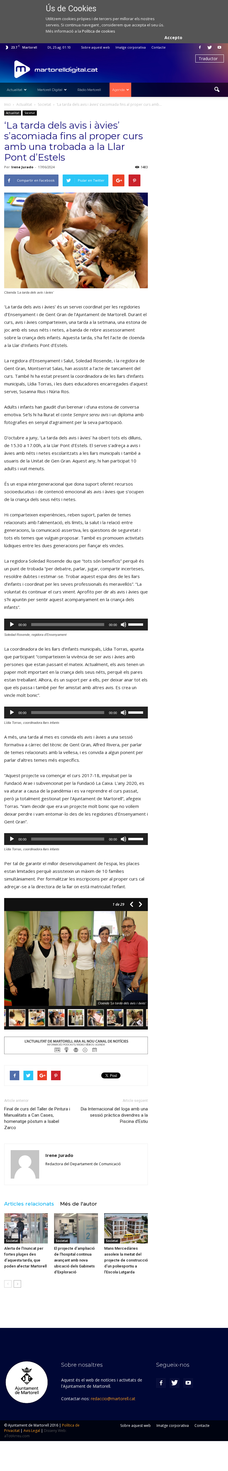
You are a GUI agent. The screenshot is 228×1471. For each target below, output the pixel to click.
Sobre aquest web (95, 47)
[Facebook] (199, 47)
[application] (76, 624)
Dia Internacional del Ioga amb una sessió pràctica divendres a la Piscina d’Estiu (114, 1115)
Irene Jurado (22, 167)
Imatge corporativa (130, 47)
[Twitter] (209, 47)
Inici (7, 104)
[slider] (136, 624)
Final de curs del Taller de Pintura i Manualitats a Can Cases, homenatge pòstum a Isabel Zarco (37, 1118)
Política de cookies (98, 31)
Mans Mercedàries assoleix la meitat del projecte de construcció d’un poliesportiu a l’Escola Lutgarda (126, 1260)
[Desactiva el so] (123, 625)
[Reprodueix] (12, 625)
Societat (29, 113)
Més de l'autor (78, 1204)
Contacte (158, 47)
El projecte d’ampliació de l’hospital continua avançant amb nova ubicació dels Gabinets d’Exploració (74, 1260)
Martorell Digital (49, 90)
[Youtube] (219, 47)
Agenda (118, 90)
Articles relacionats (29, 1204)
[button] (217, 90)
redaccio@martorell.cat (113, 1398)
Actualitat (14, 90)
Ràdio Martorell (89, 90)
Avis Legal (31, 1430)
